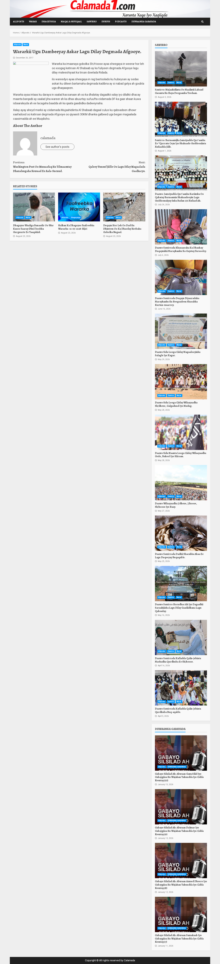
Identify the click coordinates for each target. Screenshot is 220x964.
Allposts (18, 21)
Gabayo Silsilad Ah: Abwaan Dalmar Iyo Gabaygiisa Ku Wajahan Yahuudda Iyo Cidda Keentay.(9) (181, 806)
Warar (33, 21)
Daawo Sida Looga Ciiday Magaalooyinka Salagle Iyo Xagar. (181, 331)
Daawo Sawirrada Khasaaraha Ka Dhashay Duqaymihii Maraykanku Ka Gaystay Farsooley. (181, 227)
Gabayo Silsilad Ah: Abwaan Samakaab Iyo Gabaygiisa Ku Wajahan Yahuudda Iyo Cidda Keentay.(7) (181, 914)
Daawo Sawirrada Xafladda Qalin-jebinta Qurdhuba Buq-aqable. (181, 688)
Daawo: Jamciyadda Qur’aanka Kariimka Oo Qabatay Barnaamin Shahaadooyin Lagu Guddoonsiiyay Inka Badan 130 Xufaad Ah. (181, 173)
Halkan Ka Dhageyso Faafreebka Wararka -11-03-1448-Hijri (79, 207)
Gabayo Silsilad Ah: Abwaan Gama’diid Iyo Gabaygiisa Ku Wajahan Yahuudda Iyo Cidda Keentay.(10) (181, 753)
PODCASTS (121, 21)
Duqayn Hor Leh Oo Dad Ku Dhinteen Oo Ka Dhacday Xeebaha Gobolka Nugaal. (124, 207)
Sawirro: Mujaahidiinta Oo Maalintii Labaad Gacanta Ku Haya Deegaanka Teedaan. (181, 68)
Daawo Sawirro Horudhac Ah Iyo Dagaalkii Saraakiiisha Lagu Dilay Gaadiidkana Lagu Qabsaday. (181, 583)
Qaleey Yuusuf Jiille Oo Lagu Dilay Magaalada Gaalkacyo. (117, 166)
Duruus (105, 21)
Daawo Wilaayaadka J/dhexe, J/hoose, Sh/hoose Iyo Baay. (181, 482)
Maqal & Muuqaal (71, 21)
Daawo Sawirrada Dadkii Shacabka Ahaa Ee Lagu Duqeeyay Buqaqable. (181, 533)
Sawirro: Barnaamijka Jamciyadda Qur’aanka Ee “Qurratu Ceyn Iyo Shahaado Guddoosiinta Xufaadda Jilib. (181, 119)
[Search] (202, 22)
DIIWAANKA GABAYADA (143, 21)
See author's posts (57, 146)
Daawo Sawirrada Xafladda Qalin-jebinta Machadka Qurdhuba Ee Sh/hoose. (181, 637)
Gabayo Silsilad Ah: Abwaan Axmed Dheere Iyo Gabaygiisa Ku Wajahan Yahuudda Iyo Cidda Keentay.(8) (181, 860)
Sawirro (92, 21)
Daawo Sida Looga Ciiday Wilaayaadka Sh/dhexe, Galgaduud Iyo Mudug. (181, 381)
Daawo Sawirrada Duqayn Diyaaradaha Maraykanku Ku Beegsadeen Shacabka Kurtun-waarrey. (181, 277)
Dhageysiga (49, 21)
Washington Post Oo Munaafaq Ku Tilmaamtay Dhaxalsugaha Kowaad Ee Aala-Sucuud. (42, 166)
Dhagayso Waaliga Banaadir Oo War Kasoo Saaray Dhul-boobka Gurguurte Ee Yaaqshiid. (34, 207)
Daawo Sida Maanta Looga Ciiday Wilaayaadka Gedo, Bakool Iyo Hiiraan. (181, 432)
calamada (47, 137)
